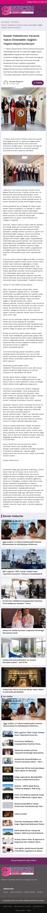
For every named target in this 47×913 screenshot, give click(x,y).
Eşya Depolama (38, 906)
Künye (5, 892)
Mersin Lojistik (20, 910)
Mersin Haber (7, 906)
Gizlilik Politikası (30, 892)
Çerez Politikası (16, 892)
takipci (29, 910)
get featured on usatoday (22, 906)
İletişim (40, 892)
